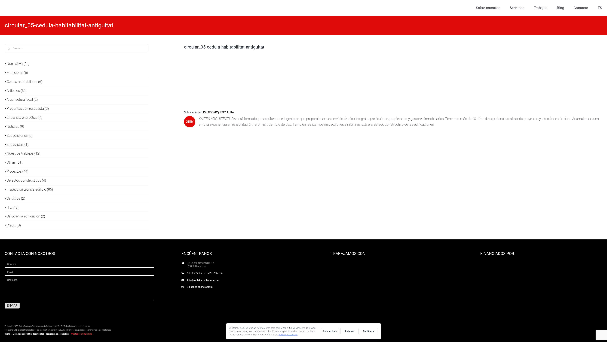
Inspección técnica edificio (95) (30, 189)
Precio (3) (14, 225)
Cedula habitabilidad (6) (24, 81)
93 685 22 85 (194, 273)
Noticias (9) (15, 126)
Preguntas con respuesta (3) (28, 108)
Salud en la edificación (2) (26, 216)
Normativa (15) (18, 63)
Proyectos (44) (17, 171)
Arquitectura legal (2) (22, 99)
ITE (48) (12, 207)
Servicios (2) (16, 198)
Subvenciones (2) (20, 135)
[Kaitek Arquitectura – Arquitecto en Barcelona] (25, 3)
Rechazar (349, 331)
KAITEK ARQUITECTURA (218, 112)
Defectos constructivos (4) (26, 180)
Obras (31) (14, 162)
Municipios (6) (17, 72)
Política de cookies (288, 334)
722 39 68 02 (215, 273)
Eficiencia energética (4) (25, 117)
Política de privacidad (35, 334)
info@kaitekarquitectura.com (203, 280)
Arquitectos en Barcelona (81, 334)
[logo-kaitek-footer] (24, 322)
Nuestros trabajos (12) (23, 153)
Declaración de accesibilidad (57, 334)
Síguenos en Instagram (200, 286)
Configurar (369, 331)
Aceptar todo (330, 331)
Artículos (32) (17, 91)
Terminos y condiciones (15, 334)
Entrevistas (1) (17, 144)
